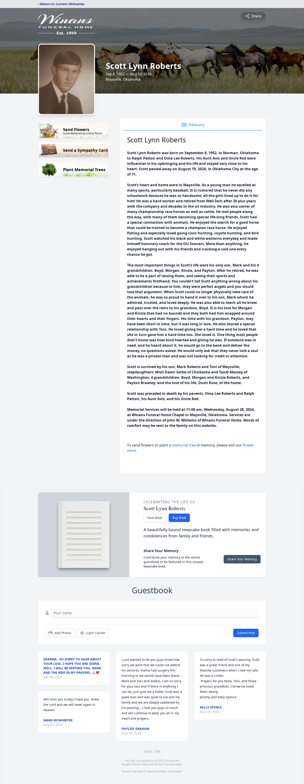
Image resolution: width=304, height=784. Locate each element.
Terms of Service (164, 764)
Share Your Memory (242, 559)
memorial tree (184, 445)
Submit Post (246, 633)
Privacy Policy (139, 764)
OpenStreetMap (157, 771)
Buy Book (179, 518)
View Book (154, 518)
